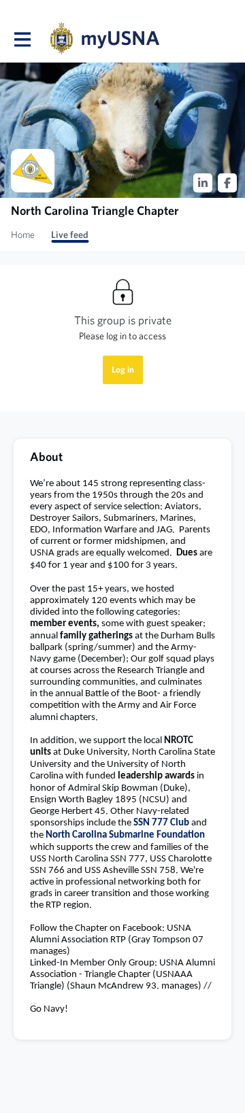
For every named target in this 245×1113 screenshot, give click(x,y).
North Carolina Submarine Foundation (125, 835)
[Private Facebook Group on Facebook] (227, 182)
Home (23, 234)
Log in (123, 369)
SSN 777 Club (161, 823)
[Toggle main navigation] (22, 39)
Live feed (69, 234)
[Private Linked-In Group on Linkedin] (202, 182)
